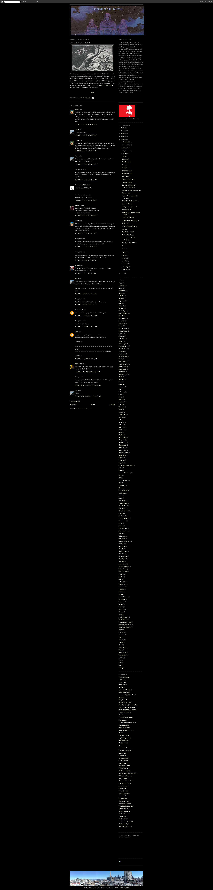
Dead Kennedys (123, 356)
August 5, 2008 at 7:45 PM (86, 305)
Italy (120, 468)
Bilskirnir (121, 308)
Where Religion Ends (125, 826)
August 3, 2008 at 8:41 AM (86, 124)
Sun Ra (121, 630)
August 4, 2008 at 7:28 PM (86, 273)
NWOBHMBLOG (124, 778)
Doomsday (125, 159)
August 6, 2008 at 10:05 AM (86, 316)
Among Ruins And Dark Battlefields (129, 239)
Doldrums (125, 223)
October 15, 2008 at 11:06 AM (87, 372)
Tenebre (124, 229)
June (124, 255)
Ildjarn (121, 458)
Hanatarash (122, 447)
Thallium (121, 635)
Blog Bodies (122, 697)
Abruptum (122, 285)
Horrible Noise (123, 743)
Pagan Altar (122, 564)
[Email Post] (93, 97)
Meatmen (121, 516)
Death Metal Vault (124, 728)
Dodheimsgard (123, 374)
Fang (120, 397)
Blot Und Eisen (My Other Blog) (128, 705)
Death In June (123, 361)
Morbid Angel (123, 528)
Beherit (121, 303)
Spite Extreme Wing (125, 622)
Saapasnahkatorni (124, 793)
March (125, 264)
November (126, 145)
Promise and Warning (125, 783)
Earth (120, 382)
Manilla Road (123, 506)
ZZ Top (121, 668)
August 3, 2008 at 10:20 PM (86, 216)
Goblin (121, 432)
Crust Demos (122, 720)
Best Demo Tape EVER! (129, 243)
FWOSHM (122, 415)
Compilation (122, 349)
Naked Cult (122, 536)
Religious (122, 584)
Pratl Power (78, 364)
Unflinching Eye (124, 824)
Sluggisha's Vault (124, 801)
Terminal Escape (124, 809)
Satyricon (121, 602)
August (125, 154)
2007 (122, 273)
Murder (121, 533)
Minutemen (122, 521)
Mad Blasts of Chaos (125, 766)
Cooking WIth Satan (125, 712)
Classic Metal (123, 346)
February (125, 267)
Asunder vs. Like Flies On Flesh (131, 190)
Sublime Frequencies (125, 625)
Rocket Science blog (107, 85)
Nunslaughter (123, 556)
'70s (120, 283)
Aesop (77, 129)
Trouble (121, 642)
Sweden (121, 632)
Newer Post (73, 404)
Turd (120, 645)
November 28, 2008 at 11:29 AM (88, 396)
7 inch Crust (122, 680)
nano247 (77, 205)
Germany (121, 427)
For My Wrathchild (128, 232)
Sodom (121, 614)
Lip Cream (122, 493)
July (124, 252)
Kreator (121, 488)
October (125, 148)
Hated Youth (122, 450)
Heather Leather (123, 453)
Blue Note (122, 318)
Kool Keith (122, 485)
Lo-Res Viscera (123, 761)
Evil (120, 389)
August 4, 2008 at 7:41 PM (86, 294)
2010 (122, 134)
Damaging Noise (127, 171)
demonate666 (79, 310)
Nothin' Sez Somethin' (125, 776)
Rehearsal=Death (127, 173)
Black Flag (122, 311)
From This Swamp (124, 735)
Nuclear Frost (123, 551)
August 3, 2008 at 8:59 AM (86, 135)
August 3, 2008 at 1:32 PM (86, 200)
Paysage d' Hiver (124, 566)
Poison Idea (122, 569)
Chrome (121, 341)
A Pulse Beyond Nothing (129, 226)
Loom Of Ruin (123, 763)
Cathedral (122, 339)
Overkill (121, 561)
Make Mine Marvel (128, 235)
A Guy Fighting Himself (129, 207)
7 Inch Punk (122, 682)
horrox (77, 265)
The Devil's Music (124, 814)
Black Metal (122, 313)
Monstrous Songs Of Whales (130, 220)
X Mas (121, 658)
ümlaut (121, 829)
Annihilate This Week (125, 690)
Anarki (124, 249)
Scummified (122, 796)
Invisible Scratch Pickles (126, 465)
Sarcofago (122, 599)
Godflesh (121, 435)
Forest (120, 409)
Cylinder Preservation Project (127, 723)
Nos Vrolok (122, 546)
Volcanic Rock (126, 210)
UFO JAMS (125, 176)
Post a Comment (75, 401)
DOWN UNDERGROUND (126, 730)
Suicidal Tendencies (125, 627)
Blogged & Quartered (125, 702)
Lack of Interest (123, 490)
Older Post (112, 404)
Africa (120, 288)
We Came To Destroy (128, 179)
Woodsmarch (122, 652)
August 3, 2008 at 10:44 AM (86, 180)
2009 (122, 136)
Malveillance (123, 503)
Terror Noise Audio (124, 811)
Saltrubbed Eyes (127, 204)
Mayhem (121, 513)
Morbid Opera (123, 531)
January (125, 270)
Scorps (121, 604)
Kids (120, 483)
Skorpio (121, 612)
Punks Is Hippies (124, 786)
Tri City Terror (123, 819)
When (120, 650)
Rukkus (121, 592)
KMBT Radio (123, 755)
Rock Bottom (123, 788)
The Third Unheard (128, 217)
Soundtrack (122, 619)
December (126, 142)
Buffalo (121, 334)
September (126, 151)
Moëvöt (121, 526)
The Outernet (123, 816)
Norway (121, 544)
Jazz (120, 475)
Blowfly (121, 316)
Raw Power (122, 582)
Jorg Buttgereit (123, 480)
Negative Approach (124, 541)
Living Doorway (124, 758)
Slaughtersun (126, 168)
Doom (120, 377)
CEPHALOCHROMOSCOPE (127, 710)
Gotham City (122, 442)
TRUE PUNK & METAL (126, 821)
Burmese (121, 336)
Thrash (121, 640)
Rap (120, 579)
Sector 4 (121, 609)
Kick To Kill (122, 753)
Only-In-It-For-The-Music (126, 781)
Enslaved (121, 387)
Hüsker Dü (122, 455)
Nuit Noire (122, 554)
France (121, 412)
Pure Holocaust (126, 162)
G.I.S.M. (121, 417)
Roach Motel (123, 587)
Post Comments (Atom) (85, 409)
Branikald (122, 323)
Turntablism (122, 647)
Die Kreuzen (122, 369)
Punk (120, 574)
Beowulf (121, 306)
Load (120, 498)
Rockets (124, 165)
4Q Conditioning (124, 677)
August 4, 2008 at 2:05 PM (86, 247)
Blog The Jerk (123, 700)
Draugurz (121, 379)
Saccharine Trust (124, 597)
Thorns (121, 637)
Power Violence (123, 571)
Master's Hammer (124, 511)
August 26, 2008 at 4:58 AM (86, 359)
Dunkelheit (122, 733)
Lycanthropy (122, 501)
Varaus (124, 156)
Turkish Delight (127, 182)
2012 (122, 128)
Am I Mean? (122, 687)
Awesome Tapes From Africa (127, 695)
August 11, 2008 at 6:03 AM (86, 327)
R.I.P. (120, 577)
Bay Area (121, 301)
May (124, 258)
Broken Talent (123, 331)
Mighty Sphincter (124, 518)
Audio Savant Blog (124, 692)
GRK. (76, 332)
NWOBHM (122, 559)
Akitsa (121, 293)
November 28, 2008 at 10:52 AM (88, 385)
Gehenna (121, 425)
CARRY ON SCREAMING (127, 707)
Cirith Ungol (122, 344)
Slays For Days (123, 798)
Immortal (121, 460)
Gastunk (121, 422)
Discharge (122, 372)
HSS (120, 745)
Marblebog (122, 508)
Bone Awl (122, 321)
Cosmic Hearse (107, 9)
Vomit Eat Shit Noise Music (130, 201)
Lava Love (125, 246)
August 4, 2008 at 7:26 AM (86, 233)
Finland (121, 402)
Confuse (121, 351)
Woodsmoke (122, 655)
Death (120, 359)
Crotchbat (122, 715)
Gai (120, 420)
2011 (122, 131)
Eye (120, 394)
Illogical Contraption (125, 750)
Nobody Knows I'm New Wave (128, 773)
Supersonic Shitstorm (125, 804)
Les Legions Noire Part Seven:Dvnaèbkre (129, 186)
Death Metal (122, 364)
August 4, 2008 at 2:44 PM (86, 260)
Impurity (121, 463)
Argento (121, 296)
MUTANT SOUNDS (125, 771)
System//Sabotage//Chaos (126, 806)
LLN (120, 496)
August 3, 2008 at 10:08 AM (86, 151)
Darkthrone (122, 354)
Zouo (120, 665)
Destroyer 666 (123, 366)
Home (93, 404)
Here (92, 92)
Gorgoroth (122, 440)
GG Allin (121, 430)
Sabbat (121, 594)
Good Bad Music (124, 740)
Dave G (77, 109)
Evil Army (122, 392)
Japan (120, 470)
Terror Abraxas (126, 193)
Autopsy (121, 298)
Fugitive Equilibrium (125, 738)
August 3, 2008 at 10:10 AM (86, 164)
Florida (121, 407)
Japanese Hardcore (124, 473)
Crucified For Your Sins (126, 717)
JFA (120, 478)
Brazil (120, 326)
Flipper (121, 404)
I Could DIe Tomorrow (125, 748)
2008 (122, 139)
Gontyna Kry (122, 437)
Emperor (121, 384)
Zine (120, 663)
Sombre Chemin (123, 617)
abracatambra (123, 685)
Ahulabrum (122, 291)
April (124, 261)
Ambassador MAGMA (81, 185)
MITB (120, 523)
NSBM (121, 549)
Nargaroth (122, 538)
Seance (121, 607)
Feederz (121, 399)
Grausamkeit (122, 445)
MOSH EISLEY (123, 768)
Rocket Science (123, 791)
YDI (120, 660)
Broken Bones (123, 328)
